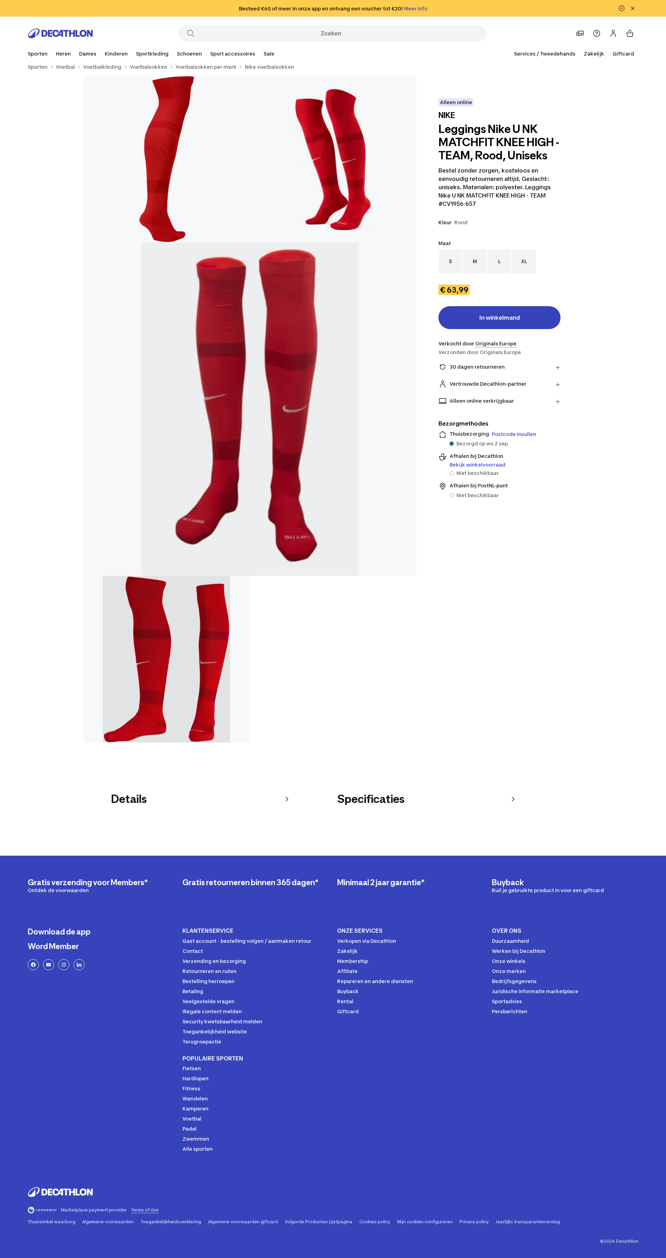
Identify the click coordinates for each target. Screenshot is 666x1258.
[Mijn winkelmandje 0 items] (630, 33)
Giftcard (623, 54)
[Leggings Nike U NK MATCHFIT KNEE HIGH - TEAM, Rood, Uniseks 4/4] (166, 659)
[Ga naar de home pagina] (60, 33)
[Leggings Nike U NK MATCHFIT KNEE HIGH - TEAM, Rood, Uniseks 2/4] (166, 159)
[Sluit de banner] (632, 8)
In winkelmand (499, 317)
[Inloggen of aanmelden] (613, 33)
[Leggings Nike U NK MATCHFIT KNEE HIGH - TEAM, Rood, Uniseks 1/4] (333, 159)
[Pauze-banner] (621, 8)
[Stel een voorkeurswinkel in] (580, 33)
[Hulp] (596, 33)
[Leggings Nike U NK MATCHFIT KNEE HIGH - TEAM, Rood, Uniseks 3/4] (249, 409)
